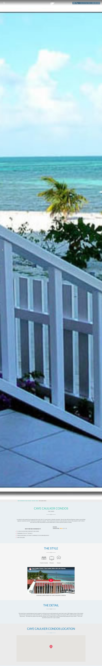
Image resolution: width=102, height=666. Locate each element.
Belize (26, 500)
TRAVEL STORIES (76, 8)
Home (19, 500)
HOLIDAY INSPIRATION (36, 8)
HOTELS (37, 500)
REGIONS (29, 500)
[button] (51, 646)
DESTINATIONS (25, 8)
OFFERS (62, 8)
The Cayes (33, 500)
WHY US (67, 8)
